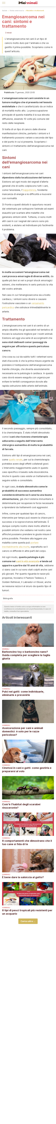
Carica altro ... (28, 921)
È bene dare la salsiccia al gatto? (23, 877)
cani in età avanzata (27, 561)
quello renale (15, 459)
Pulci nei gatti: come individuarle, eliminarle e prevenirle (23, 693)
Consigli (6, 689)
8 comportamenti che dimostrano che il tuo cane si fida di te (27, 842)
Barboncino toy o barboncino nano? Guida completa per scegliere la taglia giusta (26, 655)
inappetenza (29, 190)
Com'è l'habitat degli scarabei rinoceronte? (21, 806)
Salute (4, 11)
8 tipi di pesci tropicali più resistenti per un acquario (27, 912)
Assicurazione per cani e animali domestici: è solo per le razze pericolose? (22, 731)
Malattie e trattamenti (35, 11)
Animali (5, 649)
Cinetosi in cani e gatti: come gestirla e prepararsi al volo (26, 769)
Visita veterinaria (17, 11)
